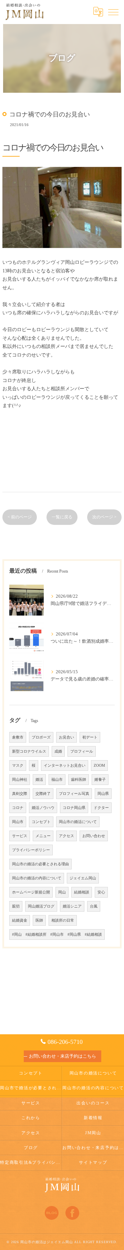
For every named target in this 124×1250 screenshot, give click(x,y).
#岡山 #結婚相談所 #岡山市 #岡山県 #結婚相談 (57, 934)
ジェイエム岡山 (83, 878)
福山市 (57, 779)
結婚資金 (19, 920)
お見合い (66, 737)
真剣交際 (19, 794)
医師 (39, 920)
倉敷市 (17, 737)
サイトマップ (93, 1162)
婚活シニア (72, 906)
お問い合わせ (93, 836)
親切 (16, 906)
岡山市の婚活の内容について (36, 878)
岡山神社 (19, 779)
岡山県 (103, 794)
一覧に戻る (62, 517)
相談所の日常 (62, 920)
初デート (89, 737)
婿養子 (100, 779)
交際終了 (43, 794)
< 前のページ (20, 517)
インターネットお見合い (64, 765)
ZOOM (99, 765)
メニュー (43, 836)
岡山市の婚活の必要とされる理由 (40, 864)
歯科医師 (78, 779)
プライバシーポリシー (31, 850)
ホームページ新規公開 (31, 892)
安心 (101, 892)
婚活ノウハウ (43, 808)
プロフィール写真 (74, 794)
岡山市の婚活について (78, 822)
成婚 (58, 751)
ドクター (101, 808)
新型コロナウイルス (29, 751)
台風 (93, 906)
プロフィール (81, 751)
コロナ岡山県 (74, 808)
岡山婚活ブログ (41, 906)
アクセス (66, 836)
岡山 (62, 892)
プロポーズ (41, 737)
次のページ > (104, 517)
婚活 (39, 779)
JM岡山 (93, 1132)
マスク (17, 765)
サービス (19, 836)
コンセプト (41, 822)
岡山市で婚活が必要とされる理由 (31, 1087)
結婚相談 (81, 892)
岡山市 (17, 822)
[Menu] (113, 11)
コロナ (17, 808)
